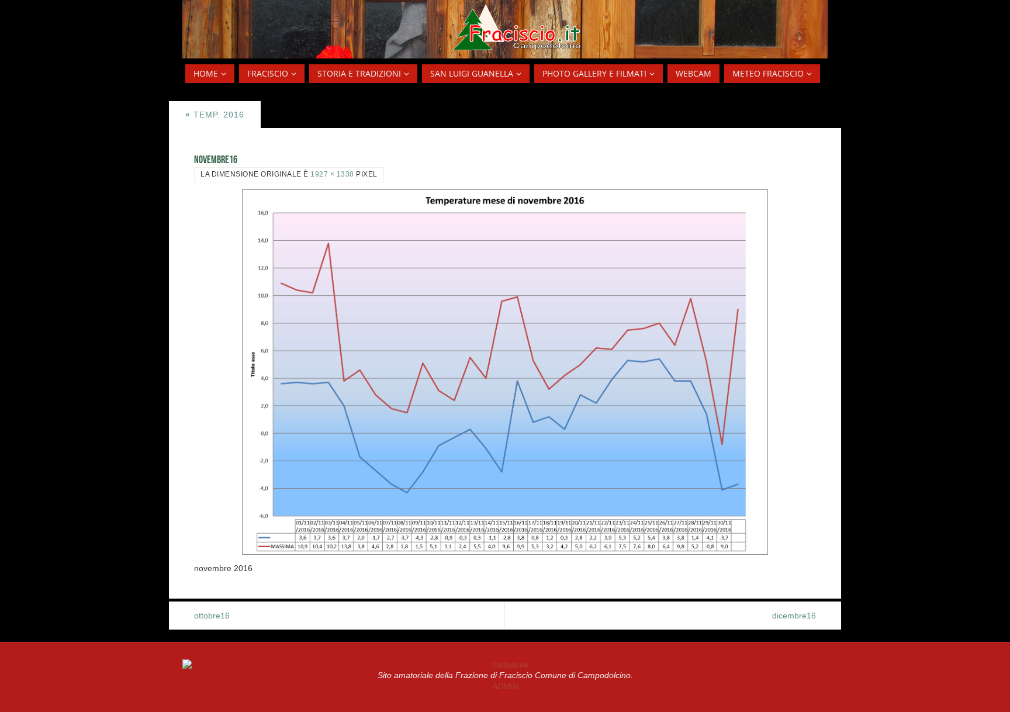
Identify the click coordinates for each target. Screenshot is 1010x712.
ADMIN (505, 686)
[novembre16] (505, 372)
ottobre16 (212, 615)
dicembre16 (794, 615)
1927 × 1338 (332, 174)
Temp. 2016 (214, 114)
